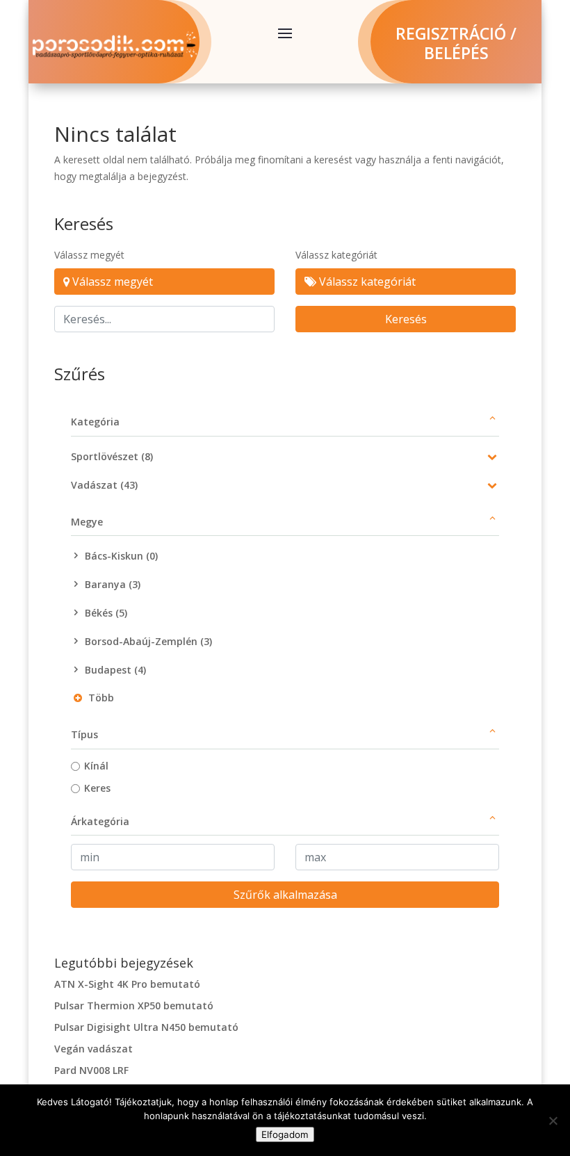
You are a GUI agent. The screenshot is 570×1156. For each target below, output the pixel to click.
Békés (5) (106, 612)
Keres (97, 788)
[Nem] (553, 1120)
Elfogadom (285, 1134)
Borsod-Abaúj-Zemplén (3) (148, 641)
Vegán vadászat (93, 1048)
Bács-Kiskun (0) (121, 555)
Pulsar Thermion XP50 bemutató (133, 1005)
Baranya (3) (112, 584)
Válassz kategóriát (336, 254)
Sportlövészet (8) (112, 456)
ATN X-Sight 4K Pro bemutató (127, 984)
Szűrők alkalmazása (285, 894)
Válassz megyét (89, 254)
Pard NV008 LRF (91, 1070)
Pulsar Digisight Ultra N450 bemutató (146, 1027)
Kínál (96, 765)
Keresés (406, 319)
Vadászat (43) (104, 484)
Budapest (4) (115, 669)
